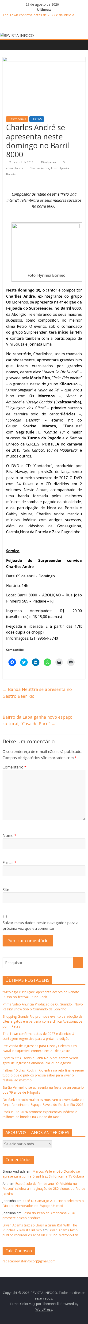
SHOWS (37, 119)
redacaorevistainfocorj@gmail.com (29, 1261)
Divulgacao (49, 162)
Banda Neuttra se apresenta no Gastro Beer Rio (37, 692)
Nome (9, 835)
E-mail (9, 862)
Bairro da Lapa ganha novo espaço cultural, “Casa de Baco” (38, 720)
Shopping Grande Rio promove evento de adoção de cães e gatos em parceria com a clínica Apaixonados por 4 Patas (43, 1021)
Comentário (15, 767)
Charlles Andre (39, 168)
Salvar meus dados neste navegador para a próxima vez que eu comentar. (40, 925)
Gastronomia (17, 119)
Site (6, 889)
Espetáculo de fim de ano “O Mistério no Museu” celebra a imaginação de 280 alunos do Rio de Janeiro (44, 1188)
